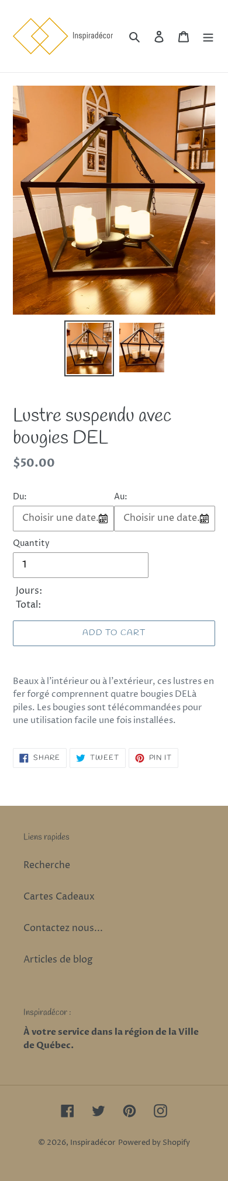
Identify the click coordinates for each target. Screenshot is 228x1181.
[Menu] (208, 36)
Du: (20, 496)
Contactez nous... (63, 928)
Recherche (46, 865)
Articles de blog (58, 959)
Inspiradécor (93, 1142)
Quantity (31, 543)
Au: (120, 496)
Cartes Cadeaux (59, 896)
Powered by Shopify (154, 1142)
